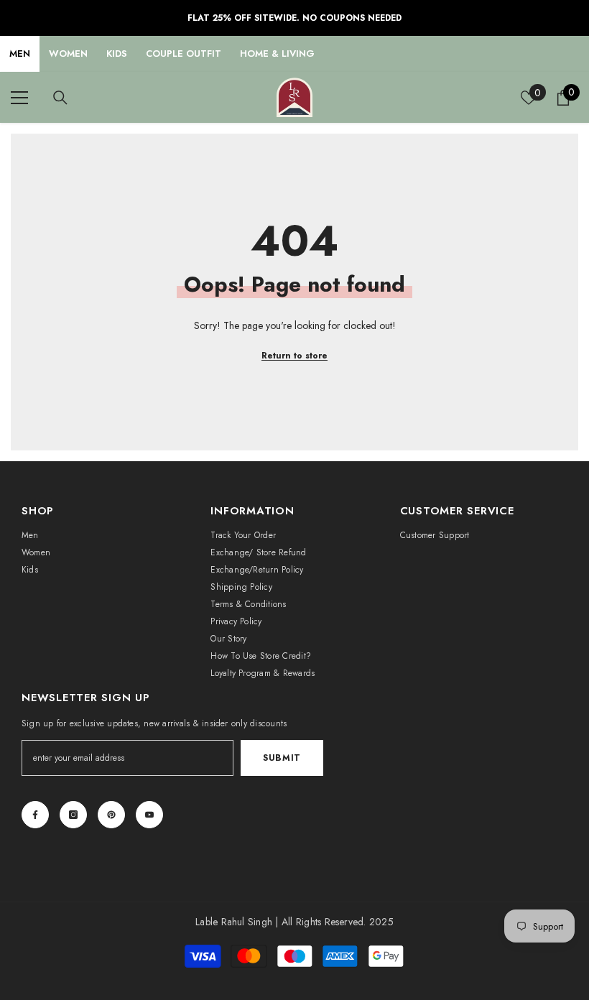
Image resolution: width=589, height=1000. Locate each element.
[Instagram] (73, 814)
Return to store (294, 355)
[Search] (60, 97)
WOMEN (68, 53)
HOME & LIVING (277, 53)
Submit (282, 757)
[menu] (19, 97)
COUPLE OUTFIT (183, 53)
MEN (19, 53)
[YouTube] (149, 814)
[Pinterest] (111, 814)
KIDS (116, 53)
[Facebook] (35, 814)
